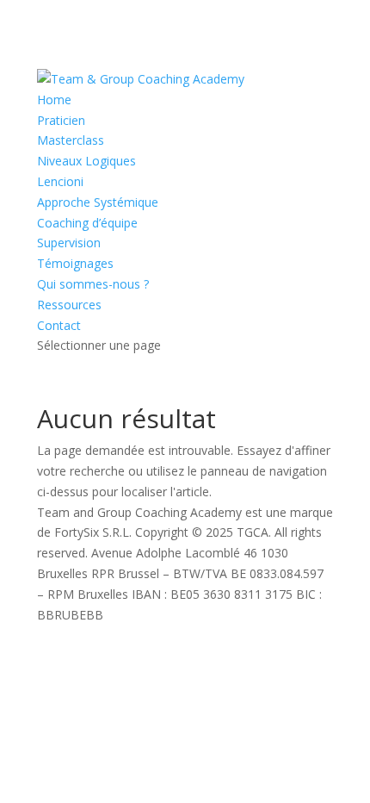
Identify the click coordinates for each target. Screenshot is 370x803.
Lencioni (60, 181)
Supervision (69, 242)
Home (54, 99)
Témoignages (75, 263)
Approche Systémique (97, 202)
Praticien (61, 120)
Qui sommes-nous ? (93, 284)
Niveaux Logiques (86, 161)
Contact (59, 325)
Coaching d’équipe (87, 223)
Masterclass (70, 140)
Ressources (69, 304)
